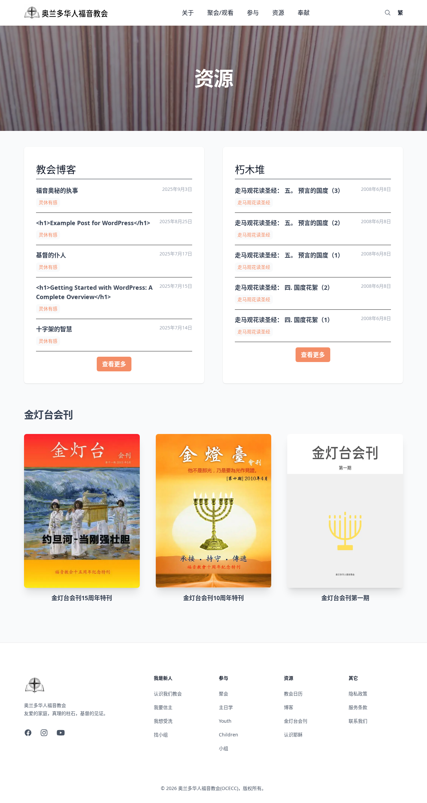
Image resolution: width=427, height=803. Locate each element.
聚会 (223, 693)
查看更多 (114, 364)
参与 (253, 13)
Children (228, 734)
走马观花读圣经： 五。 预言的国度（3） (289, 191)
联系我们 (358, 721)
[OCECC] (66, 13)
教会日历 (293, 693)
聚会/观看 (220, 13)
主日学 (226, 707)
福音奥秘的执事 (57, 191)
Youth (225, 721)
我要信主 (163, 707)
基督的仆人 (51, 255)
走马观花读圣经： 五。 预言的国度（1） (289, 255)
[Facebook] (28, 733)
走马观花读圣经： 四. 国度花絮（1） (284, 320)
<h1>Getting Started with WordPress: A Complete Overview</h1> (94, 292)
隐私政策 (358, 693)
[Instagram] (44, 733)
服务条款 (358, 707)
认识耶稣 (293, 734)
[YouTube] (60, 732)
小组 (223, 748)
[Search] (388, 13)
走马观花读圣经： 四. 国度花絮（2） (284, 287)
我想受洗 (163, 721)
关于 (188, 13)
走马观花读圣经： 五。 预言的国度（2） (289, 223)
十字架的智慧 (54, 329)
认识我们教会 (168, 693)
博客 (288, 707)
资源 (278, 13)
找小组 (161, 734)
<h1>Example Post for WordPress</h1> (93, 223)
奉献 (304, 13)
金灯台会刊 (295, 721)
